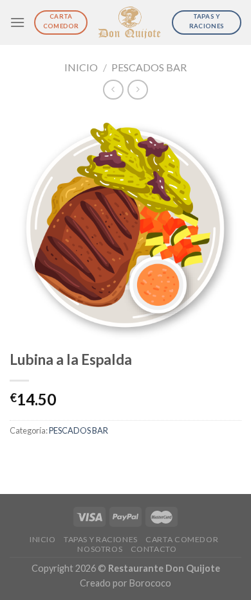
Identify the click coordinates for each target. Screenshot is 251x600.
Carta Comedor (181, 539)
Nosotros (99, 549)
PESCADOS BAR (149, 67)
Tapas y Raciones (101, 539)
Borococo (150, 583)
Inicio (81, 67)
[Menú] (17, 22)
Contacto (154, 549)
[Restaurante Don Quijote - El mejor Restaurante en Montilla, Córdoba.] (129, 23)
